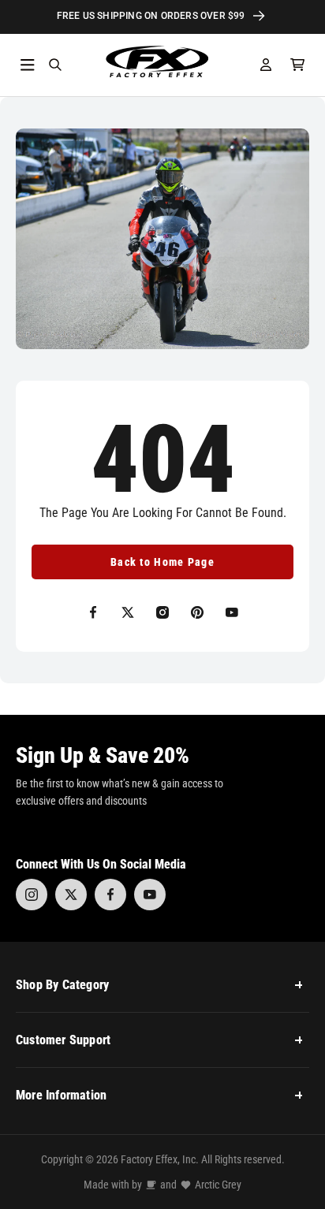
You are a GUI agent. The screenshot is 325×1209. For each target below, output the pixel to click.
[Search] (55, 64)
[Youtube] (150, 894)
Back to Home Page (162, 562)
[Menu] (27, 64)
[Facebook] (110, 894)
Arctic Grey (218, 1184)
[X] (71, 894)
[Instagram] (31, 894)
